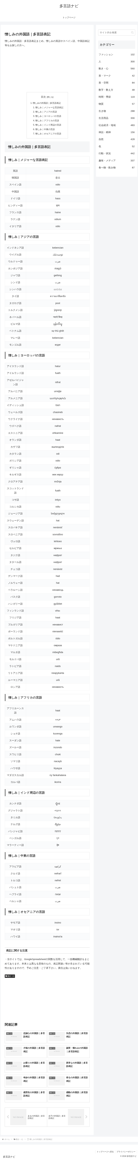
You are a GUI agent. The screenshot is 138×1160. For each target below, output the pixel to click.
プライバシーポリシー (126, 1152)
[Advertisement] (47, 70)
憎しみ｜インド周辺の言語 (48, 125)
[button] (132, 32)
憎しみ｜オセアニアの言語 (48, 133)
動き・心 (11, 976)
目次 (43, 97)
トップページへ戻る (105, 1152)
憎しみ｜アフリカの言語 (47, 120)
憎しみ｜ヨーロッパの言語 (48, 116)
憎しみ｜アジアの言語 (46, 112)
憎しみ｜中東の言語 (45, 129)
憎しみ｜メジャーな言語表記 (49, 107)
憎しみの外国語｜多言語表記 (47, 103)
